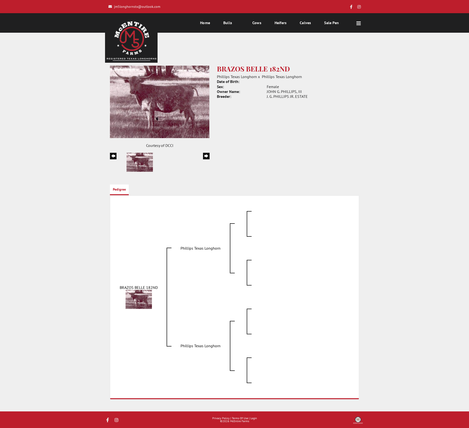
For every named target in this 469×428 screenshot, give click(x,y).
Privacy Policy (221, 418)
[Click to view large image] (159, 101)
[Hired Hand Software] (358, 422)
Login (253, 418)
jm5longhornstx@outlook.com (137, 6)
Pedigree (119, 189)
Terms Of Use (240, 418)
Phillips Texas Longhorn (237, 76)
